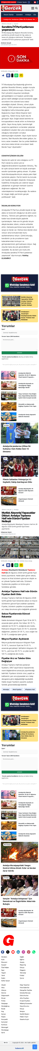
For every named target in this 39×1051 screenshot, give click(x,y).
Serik (3, 1032)
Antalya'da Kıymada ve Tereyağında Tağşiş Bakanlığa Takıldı (25, 385)
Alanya (3, 990)
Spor (3, 970)
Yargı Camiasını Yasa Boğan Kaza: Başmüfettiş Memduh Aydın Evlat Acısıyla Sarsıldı (27, 396)
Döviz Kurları (24, 995)
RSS (6, 1042)
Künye (22, 1009)
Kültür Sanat (5, 981)
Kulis (2, 959)
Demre (3, 993)
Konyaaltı (4, 1019)
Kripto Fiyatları (25, 1001)
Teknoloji (23, 973)
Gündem (4, 957)
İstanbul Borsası (25, 993)
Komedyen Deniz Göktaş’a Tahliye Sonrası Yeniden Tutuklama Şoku (18, 19)
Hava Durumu (24, 1006)
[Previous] (2, 19)
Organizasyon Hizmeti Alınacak (25, 500)
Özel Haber (5, 967)
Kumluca (4, 1025)
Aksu (3, 987)
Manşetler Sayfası (26, 990)
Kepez (3, 1017)
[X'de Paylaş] (12, 75)
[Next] (36, 19)
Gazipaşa (4, 1003)
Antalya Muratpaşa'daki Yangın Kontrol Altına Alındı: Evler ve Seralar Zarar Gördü (19, 868)
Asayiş (22, 962)
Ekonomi (4, 962)
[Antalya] (19, 433)
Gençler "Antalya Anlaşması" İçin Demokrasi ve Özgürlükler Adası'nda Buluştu (19, 901)
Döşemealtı (5, 995)
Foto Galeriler (24, 987)
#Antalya (6, 689)
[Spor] (19, 466)
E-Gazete (19, 2)
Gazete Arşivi (24, 1019)
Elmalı (3, 998)
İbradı (3, 1009)
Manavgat (4, 1027)
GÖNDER (19, 353)
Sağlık (22, 957)
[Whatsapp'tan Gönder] (16, 75)
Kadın (3, 978)
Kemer (3, 1014)
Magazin (23, 970)
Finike (3, 1001)
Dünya (22, 967)
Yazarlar (24, 2)
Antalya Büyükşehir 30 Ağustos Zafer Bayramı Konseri (25, 491)
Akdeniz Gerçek (6, 24)
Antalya (16, 509)
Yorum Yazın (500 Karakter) (10, 336)
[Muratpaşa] (19, 852)
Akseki (3, 985)
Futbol (22, 975)
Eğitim (22, 959)
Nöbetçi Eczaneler (26, 1003)
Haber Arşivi (24, 1017)
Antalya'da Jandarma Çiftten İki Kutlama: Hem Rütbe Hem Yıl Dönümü (17, 449)
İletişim (22, 1011)
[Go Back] (34, 1046)
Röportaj (23, 965)
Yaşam (3, 973)
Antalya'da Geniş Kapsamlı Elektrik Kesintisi (27, 415)
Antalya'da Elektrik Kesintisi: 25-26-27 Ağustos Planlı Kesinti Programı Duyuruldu (27, 375)
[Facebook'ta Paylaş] (8, 75)
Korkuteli (4, 1022)
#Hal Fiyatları (17, 689)
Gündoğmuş (5, 1006)
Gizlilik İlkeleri (24, 1014)
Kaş (2, 1011)
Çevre (22, 978)
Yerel (3, 975)
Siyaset (16, 24)
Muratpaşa (5, 1030)
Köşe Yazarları (25, 985)
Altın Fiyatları (24, 998)
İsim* (3, 329)
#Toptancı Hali (30, 689)
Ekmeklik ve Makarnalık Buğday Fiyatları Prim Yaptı (27, 405)
